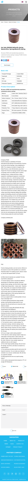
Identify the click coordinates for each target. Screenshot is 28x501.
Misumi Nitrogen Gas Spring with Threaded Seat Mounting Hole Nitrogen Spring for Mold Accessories (22, 382)
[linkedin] (8, 474)
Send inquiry (7, 65)
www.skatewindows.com (7, 460)
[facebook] (4, 474)
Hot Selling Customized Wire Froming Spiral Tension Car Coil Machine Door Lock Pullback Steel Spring (8, 396)
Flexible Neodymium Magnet (19, 456)
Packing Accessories (19, 463)
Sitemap (8, 447)
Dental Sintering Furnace (5, 464)
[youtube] (16, 474)
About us (12, 440)
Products (6, 22)
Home (2, 22)
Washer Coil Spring (12, 22)
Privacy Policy (17, 447)
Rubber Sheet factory (7, 456)
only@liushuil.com (22, 479)
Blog (12, 443)
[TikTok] (23, 474)
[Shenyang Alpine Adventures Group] (2, 2)
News (6, 443)
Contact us (19, 443)
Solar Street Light (19, 467)
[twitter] (12, 474)
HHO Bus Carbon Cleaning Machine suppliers (5, 467)
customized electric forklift (19, 460)
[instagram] (19, 474)
